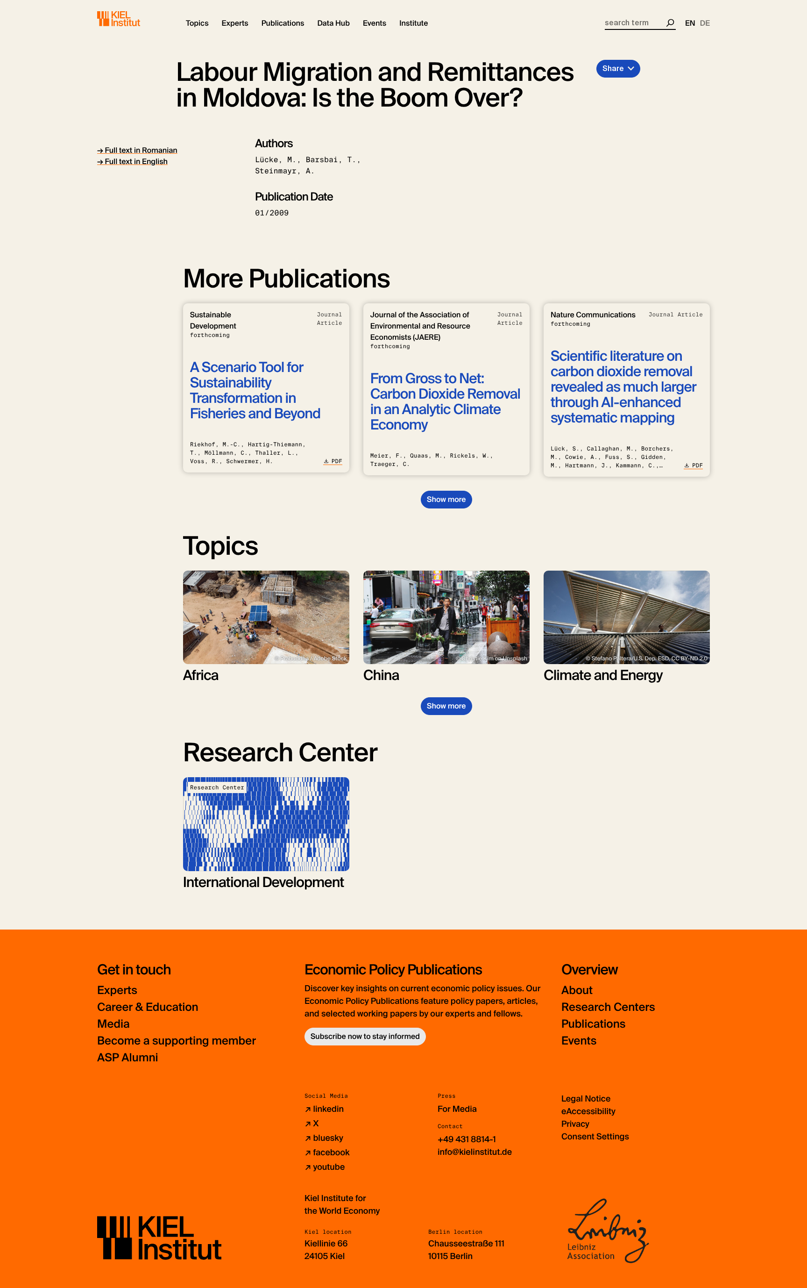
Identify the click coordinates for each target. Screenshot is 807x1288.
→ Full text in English (132, 161)
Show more (446, 499)
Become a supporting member (176, 1041)
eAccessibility (588, 1111)
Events (578, 1041)
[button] (197, 23)
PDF (337, 461)
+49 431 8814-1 (467, 1139)
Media (113, 1024)
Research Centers (608, 1007)
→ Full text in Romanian (137, 150)
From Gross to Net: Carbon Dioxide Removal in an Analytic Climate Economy (445, 402)
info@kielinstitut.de (475, 1152)
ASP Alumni (127, 1058)
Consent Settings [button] (595, 1136)
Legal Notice (585, 1098)
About (577, 990)
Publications (593, 1024)
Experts (117, 990)
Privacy (575, 1124)
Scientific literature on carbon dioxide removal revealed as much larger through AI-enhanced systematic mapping (623, 387)
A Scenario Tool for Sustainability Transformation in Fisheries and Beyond (255, 390)
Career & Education (147, 1007)
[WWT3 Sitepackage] (132, 18)
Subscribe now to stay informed (365, 1036)
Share (613, 68)
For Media (457, 1109)
